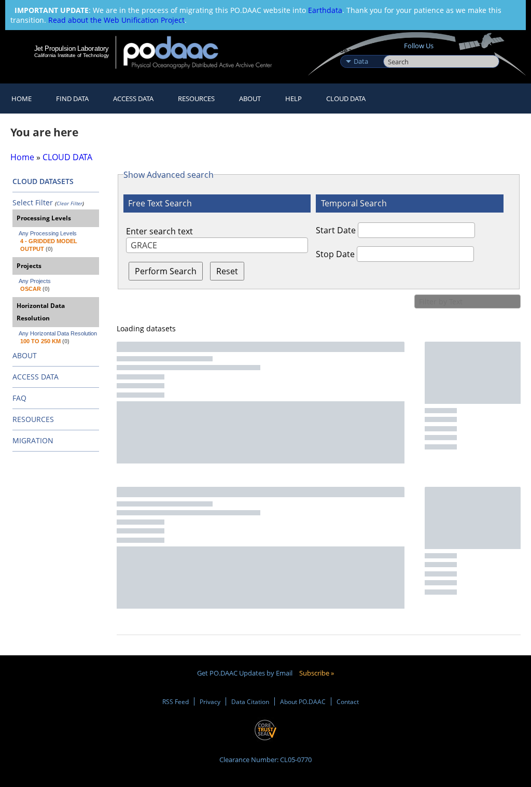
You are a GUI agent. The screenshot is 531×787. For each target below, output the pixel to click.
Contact (348, 701)
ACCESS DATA (35, 377)
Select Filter (32, 202)
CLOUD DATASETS (43, 181)
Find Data (72, 98)
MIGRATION (32, 440)
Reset (227, 271)
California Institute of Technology (71, 55)
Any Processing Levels (48, 233)
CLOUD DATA (346, 98)
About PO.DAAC (303, 701)
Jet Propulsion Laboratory (71, 48)
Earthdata (325, 10)
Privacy (210, 701)
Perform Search (166, 271)
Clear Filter (69, 203)
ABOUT (24, 355)
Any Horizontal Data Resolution (58, 333)
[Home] (204, 52)
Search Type (360, 50)
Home (21, 98)
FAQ (19, 398)
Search (395, 50)
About (250, 98)
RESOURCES (196, 98)
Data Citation (250, 701)
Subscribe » (316, 673)
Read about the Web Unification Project (116, 20)
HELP (293, 98)
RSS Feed (175, 701)
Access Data (133, 98)
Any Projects (35, 281)
